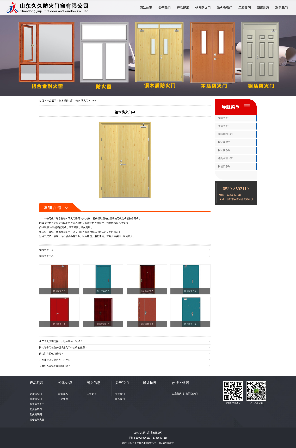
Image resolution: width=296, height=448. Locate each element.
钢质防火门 (203, 7)
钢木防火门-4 (83, 100)
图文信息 (93, 383)
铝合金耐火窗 (225, 158)
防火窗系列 (224, 150)
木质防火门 (224, 126)
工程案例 (244, 7)
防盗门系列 (224, 166)
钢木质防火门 (66, 100)
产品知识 (63, 399)
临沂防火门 (192, 393)
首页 (41, 100)
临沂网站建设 (166, 442)
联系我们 (281, 7)
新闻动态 (263, 7)
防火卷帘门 (224, 7)
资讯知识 (65, 383)
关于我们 (164, 7)
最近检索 (150, 383)
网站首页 (146, 7)
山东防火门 (178, 393)
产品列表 (37, 383)
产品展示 (183, 7)
